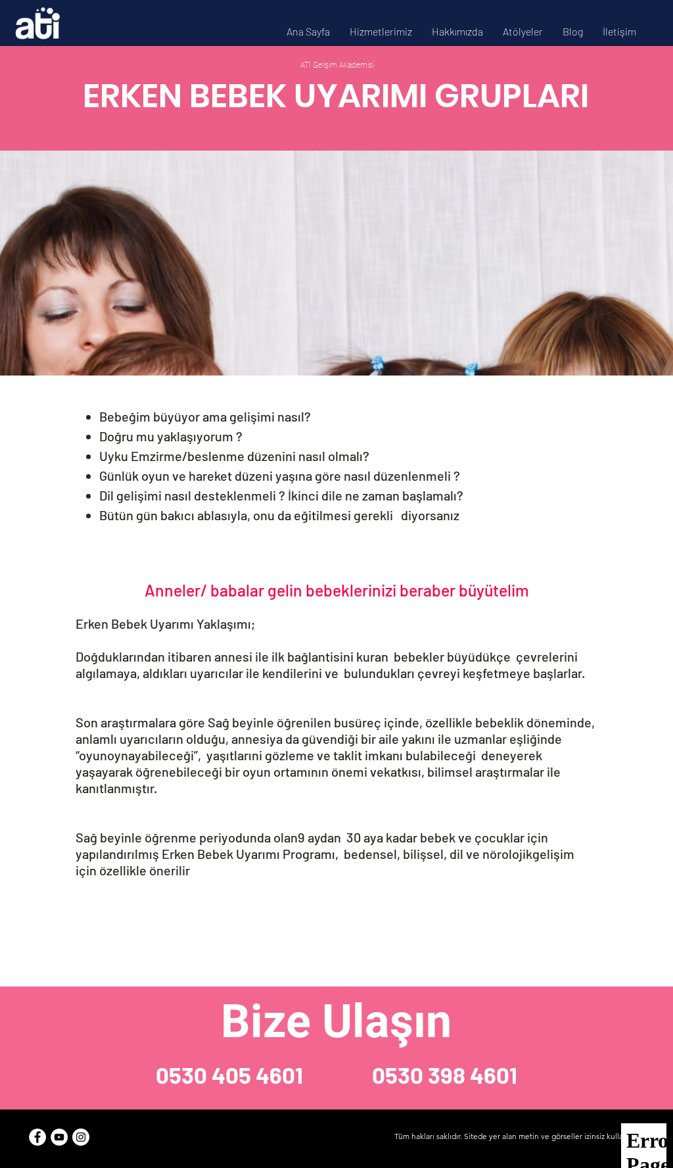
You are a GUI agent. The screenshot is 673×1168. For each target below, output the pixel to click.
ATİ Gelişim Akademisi (336, 65)
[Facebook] (37, 1137)
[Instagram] (80, 1137)
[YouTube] (59, 1137)
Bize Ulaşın (336, 1021)
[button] (381, 31)
